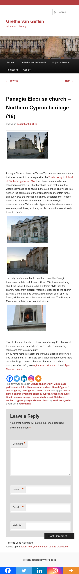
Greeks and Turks (60, 393)
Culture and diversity (42, 383)
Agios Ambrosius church (46, 365)
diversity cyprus (41, 393)
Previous (12, 80)
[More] (38, 378)
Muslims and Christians (52, 397)
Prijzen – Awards (60, 62)
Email (18, 507)
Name (18, 489)
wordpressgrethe (62, 400)
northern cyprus (14, 400)
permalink (25, 403)
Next (69, 80)
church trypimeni (23, 393)
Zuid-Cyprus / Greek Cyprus (36, 390)
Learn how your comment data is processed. (45, 546)
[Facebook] (9, 378)
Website (17, 525)
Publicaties (12, 69)
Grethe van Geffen (25, 21)
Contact (27, 69)
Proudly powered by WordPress (39, 559)
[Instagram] (31, 378)
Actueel (10, 62)
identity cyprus (14, 397)
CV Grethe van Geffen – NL (33, 62)
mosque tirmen (31, 397)
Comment (19, 444)
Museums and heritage (39, 387)
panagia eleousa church (36, 400)
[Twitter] (17, 378)
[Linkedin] (24, 378)
